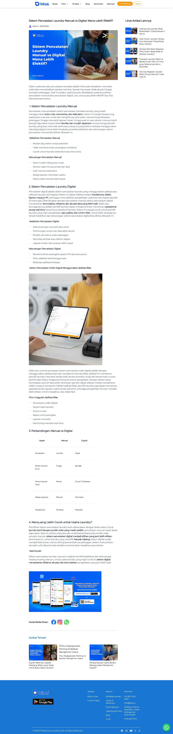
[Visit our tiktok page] (139, 731)
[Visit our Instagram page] (126, 730)
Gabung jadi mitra (114, 711)
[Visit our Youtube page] (131, 730)
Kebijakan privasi (113, 696)
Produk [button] (75, 4)
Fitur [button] (64, 4)
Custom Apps (94, 700)
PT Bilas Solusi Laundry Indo (51, 731)
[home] (39, 4)
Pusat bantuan (112, 707)
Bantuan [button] (111, 4)
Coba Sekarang (125, 4)
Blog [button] (87, 4)
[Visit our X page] (135, 730)
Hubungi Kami (130, 719)
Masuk (137, 4)
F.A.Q (108, 719)
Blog (108, 715)
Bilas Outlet (93, 696)
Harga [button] (54, 4)
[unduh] (59, 701)
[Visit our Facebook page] (122, 730)
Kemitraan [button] (98, 4)
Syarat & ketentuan (110, 701)
